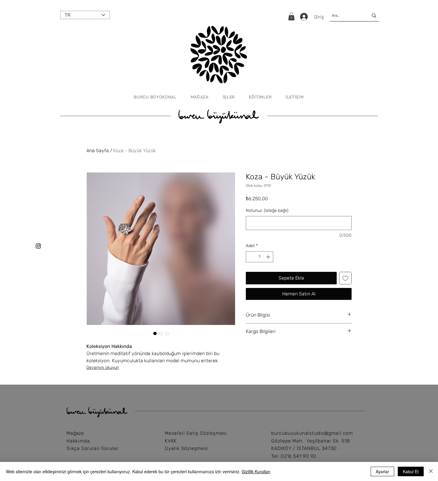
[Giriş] (303, 16)
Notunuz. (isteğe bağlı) (267, 210)
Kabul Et (411, 471)
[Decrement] (250, 257)
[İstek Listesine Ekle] (345, 278)
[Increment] (268, 257)
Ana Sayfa (97, 150)
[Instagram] (38, 246)
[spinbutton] (259, 257)
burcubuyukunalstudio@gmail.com (312, 433)
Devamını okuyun (102, 367)
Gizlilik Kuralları (256, 471)
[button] (291, 16)
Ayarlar (382, 471)
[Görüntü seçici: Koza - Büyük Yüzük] (155, 333)
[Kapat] (430, 471)
